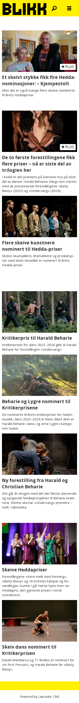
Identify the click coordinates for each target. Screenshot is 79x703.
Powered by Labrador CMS (39, 696)
